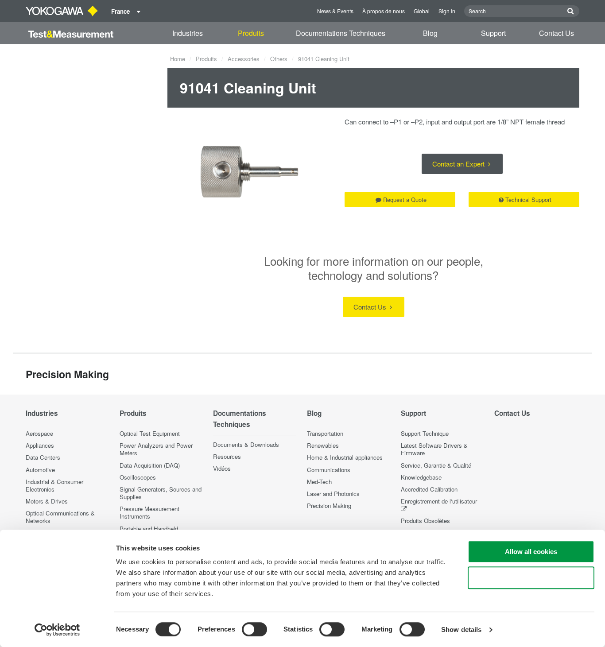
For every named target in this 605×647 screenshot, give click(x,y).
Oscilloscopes (138, 477)
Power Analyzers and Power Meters (156, 449)
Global (422, 11)
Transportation (325, 433)
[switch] (254, 629)
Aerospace (39, 433)
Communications (328, 469)
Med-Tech (319, 481)
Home (177, 58)
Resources (227, 456)
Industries (187, 33)
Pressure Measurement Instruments (149, 512)
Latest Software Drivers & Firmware (434, 449)
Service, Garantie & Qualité (436, 465)
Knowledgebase (421, 477)
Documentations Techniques (340, 33)
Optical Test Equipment (150, 433)
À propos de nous (383, 11)
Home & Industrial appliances (345, 457)
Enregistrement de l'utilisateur (439, 501)
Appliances (40, 445)
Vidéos (222, 468)
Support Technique (425, 433)
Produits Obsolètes (425, 520)
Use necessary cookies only (531, 577)
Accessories (244, 58)
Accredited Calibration (429, 489)
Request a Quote (405, 199)
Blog (430, 33)
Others (278, 58)
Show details (461, 629)
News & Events (335, 11)
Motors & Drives (47, 501)
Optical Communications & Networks (60, 517)
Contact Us (556, 33)
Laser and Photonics (333, 493)
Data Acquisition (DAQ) (150, 465)
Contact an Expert (459, 163)
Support (493, 33)
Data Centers (43, 457)
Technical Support (528, 199)
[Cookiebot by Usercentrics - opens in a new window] (57, 629)
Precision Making (329, 505)
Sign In (446, 11)
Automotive (40, 469)
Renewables (323, 445)
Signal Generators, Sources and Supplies (161, 493)
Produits (251, 33)
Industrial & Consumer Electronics (54, 485)
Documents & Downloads (246, 444)
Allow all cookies (531, 551)
